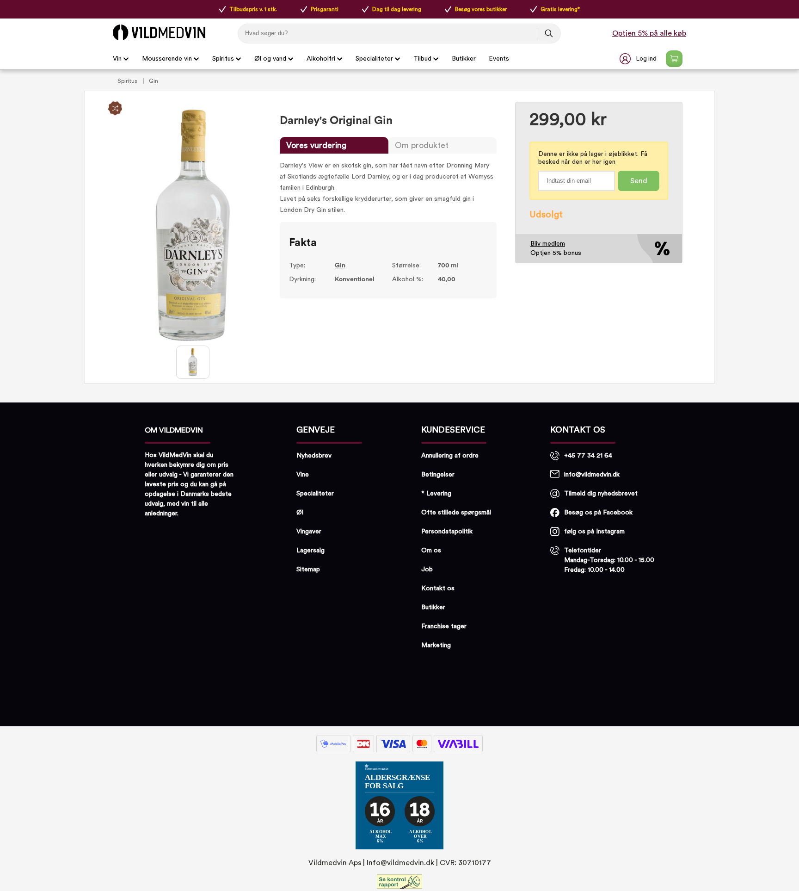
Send (638, 181)
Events (499, 59)
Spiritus (223, 59)
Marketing (436, 645)
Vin (117, 59)
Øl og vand (270, 59)
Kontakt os (438, 588)
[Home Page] (159, 32)
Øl (299, 512)
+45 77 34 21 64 (588, 455)
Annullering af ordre (450, 455)
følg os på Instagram (594, 531)
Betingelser (438, 474)
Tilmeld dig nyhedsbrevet (601, 493)
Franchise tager (444, 626)
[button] (639, 58)
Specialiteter (374, 59)
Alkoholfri (321, 59)
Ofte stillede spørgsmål (456, 512)
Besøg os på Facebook (598, 512)
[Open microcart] (674, 58)
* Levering (436, 493)
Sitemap (308, 569)
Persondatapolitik (447, 531)
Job (427, 569)
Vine (302, 474)
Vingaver (308, 531)
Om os (431, 550)
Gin (153, 81)
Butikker (464, 59)
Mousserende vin (167, 59)
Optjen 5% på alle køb (649, 33)
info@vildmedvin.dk (592, 474)
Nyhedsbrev (314, 455)
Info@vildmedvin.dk (400, 862)
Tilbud (422, 59)
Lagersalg (310, 550)
